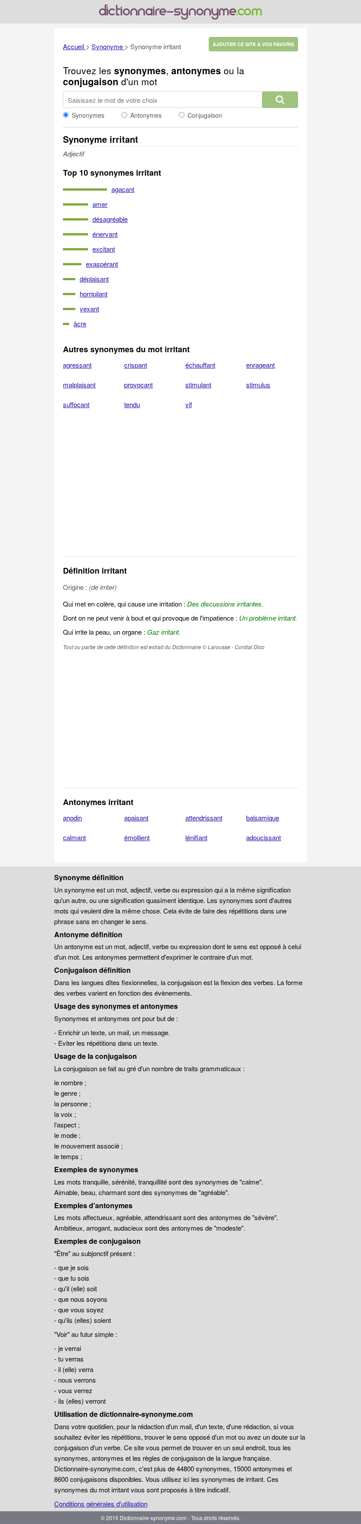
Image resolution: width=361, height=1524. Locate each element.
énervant (105, 233)
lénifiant (196, 837)
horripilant (93, 293)
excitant (103, 248)
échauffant (200, 364)
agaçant (122, 189)
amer (99, 204)
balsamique (262, 817)
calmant (74, 837)
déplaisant (94, 278)
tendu (132, 404)
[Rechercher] (280, 99)
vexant (89, 308)
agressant (77, 364)
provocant (138, 384)
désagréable (110, 219)
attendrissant (203, 817)
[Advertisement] (180, 488)
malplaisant (79, 384)
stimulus (258, 384)
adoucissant (263, 837)
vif (188, 404)
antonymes (196, 70)
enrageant (260, 364)
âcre (80, 323)
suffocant (76, 404)
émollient (137, 837)
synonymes (140, 70)
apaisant (136, 817)
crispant (135, 364)
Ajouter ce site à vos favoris (253, 44)
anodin (72, 817)
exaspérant (102, 263)
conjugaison (90, 81)
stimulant (198, 384)
